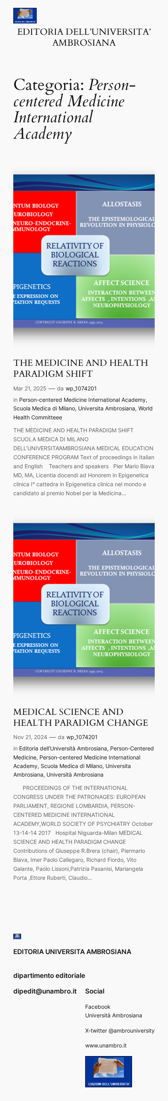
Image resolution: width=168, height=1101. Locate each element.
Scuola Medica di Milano (44, 408)
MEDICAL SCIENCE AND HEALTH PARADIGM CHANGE (80, 717)
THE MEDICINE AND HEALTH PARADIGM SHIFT (80, 368)
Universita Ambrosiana (106, 408)
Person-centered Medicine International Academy (82, 399)
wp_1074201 (81, 388)
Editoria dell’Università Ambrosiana (63, 748)
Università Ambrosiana (75, 774)
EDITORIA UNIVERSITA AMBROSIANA (72, 952)
